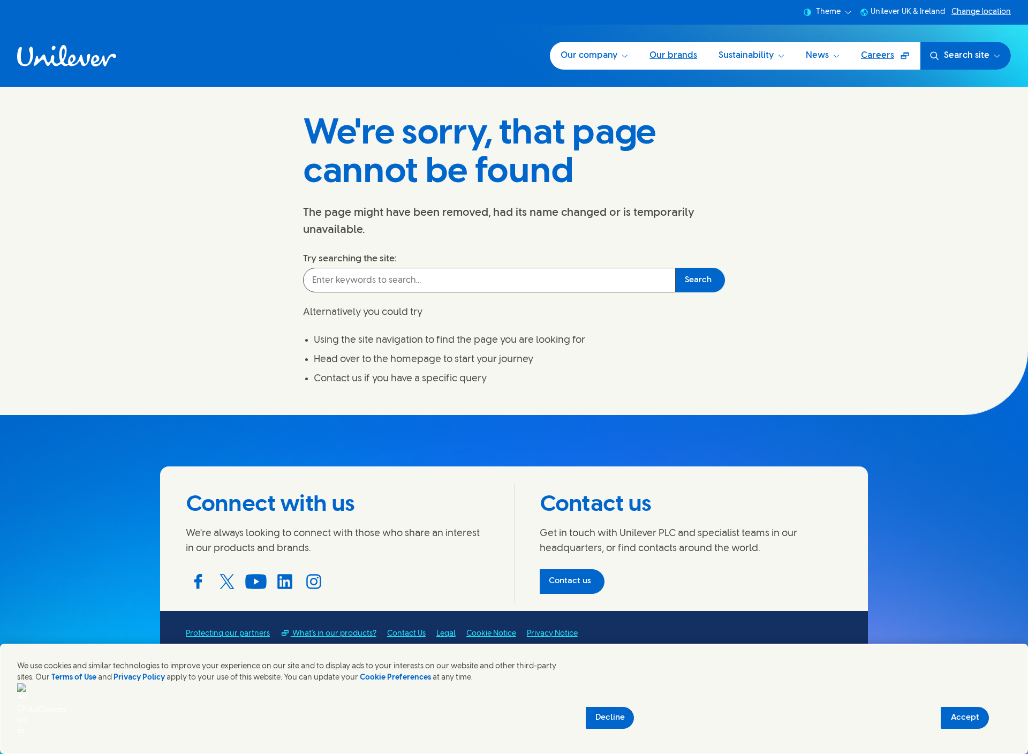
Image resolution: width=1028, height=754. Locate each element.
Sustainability (746, 55)
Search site (966, 55)
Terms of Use (73, 678)
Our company (589, 55)
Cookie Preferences (395, 678)
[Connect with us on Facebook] (198, 581)
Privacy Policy (139, 678)
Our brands (673, 55)
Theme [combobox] (828, 12)
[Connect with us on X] (227, 581)
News (817, 55)
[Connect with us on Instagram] (313, 581)
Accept (965, 717)
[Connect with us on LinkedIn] (284, 581)
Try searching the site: (350, 258)
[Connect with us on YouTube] (255, 581)
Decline (610, 717)
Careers (890, 59)
